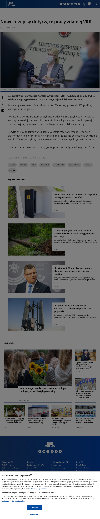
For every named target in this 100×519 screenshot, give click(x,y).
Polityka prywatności (39, 489)
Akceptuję (34, 507)
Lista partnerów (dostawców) (13, 501)
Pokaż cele (34, 514)
